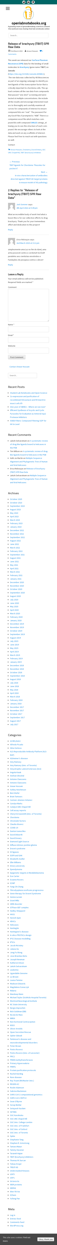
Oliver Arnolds (16, 1028)
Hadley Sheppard (17, 911)
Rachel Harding (16, 1073)
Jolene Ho (14, 949)
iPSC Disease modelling (20, 938)
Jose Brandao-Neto (18, 956)
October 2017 (16, 714)
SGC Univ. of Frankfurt (19, 1125)
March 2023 (15, 520)
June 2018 (14, 686)
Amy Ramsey (15, 762)
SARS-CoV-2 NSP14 (18, 1098)
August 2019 (15, 637)
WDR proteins (16, 1184)
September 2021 (17, 554)
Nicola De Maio (16, 1014)
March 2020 (15, 613)
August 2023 (15, 509)
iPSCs (12, 942)
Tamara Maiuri (16, 1146)
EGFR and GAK (16, 855)
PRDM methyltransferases (21, 1060)
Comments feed (17, 1222)
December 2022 (17, 530)
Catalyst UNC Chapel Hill (20, 807)
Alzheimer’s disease (19, 758)
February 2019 (16, 658)
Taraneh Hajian (16, 1153)
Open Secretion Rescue (20, 1032)
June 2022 (14, 544)
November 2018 (17, 669)
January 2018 (15, 703)
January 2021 (15, 579)
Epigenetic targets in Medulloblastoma (27, 873)
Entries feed (15, 1218)
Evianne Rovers (17, 879)
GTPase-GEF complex (19, 907)
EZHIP (12, 883)
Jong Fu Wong (16, 952)
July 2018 (14, 682)
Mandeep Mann (16, 994)
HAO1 (12, 914)
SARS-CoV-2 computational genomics (26, 1094)
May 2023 (14, 513)
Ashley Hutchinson (18, 789)
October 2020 (16, 589)
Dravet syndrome (17, 848)
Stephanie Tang (17, 1139)
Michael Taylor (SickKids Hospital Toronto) (28, 997)
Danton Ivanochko (18, 831)
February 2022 (16, 551)
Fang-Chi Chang (16, 886)
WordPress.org (16, 1225)
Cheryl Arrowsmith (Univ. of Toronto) (26, 814)
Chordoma (27, 150)
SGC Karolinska (16, 1115)
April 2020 (14, 610)
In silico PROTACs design (20, 935)
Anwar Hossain (16, 150)
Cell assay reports (18, 810)
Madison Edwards (17, 983)
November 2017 (17, 710)
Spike (12, 1136)
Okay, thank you (46, 1239)
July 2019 (14, 641)
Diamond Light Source (19, 841)
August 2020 (15, 596)
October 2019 (16, 630)
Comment (12, 287)
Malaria (13, 990)
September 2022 (17, 537)
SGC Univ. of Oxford (18, 1129)
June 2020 (14, 603)
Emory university (17, 866)
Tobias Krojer (16, 1164)
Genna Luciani (16, 897)
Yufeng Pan (15, 1198)
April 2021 (14, 568)
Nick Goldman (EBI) (18, 1011)
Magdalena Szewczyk (19, 987)
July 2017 (14, 724)
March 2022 (15, 547)
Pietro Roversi (16, 1049)
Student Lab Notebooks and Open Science (28, 393)
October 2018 (16, 672)
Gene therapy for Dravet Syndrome (25, 893)
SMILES (34, 122)
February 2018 (16, 700)
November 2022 (17, 534)
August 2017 (15, 721)
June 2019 (14, 644)
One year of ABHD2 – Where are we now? (28, 407)
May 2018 (14, 689)
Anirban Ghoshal (17, 775)
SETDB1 (13, 1112)
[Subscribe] (28, 2)
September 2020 (17, 592)
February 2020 (16, 617)
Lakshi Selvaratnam (18, 966)
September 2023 (17, 506)
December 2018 (17, 665)
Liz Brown (14, 976)
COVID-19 (14, 827)
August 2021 (15, 558)
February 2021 (16, 575)
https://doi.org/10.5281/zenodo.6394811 (26, 74)
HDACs (13, 921)
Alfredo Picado (16, 744)
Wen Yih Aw (15, 1191)
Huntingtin (14, 928)
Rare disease (16, 1077)
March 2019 (15, 655)
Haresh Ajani (15, 917)
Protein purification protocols (23, 1070)
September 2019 (17, 634)
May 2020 (14, 606)
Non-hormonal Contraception (22, 1021)
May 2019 (14, 648)
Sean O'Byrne (16, 1101)
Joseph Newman (17, 959)
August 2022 (15, 540)
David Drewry (36, 150)
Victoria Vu (14, 1181)
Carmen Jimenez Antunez (21, 800)
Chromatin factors (18, 821)
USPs (12, 1177)
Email (11, 335)
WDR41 (13, 1188)
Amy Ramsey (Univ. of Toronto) (23, 765)
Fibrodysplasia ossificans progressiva (26, 890)
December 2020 (17, 582)
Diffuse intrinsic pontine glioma (23, 845)
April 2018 (14, 693)
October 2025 (16, 499)
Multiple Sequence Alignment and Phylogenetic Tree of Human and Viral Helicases (29, 461)
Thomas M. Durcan (18, 1160)
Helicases (14, 924)
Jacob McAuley (16, 945)
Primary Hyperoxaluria (19, 1063)
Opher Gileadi (16, 1035)
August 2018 (15, 679)
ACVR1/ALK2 (15, 741)
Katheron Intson (17, 962)
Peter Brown (15, 1046)
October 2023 (16, 502)
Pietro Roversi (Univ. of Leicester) (24, 1053)
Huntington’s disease (19, 931)
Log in (12, 1215)
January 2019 (15, 662)
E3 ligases (14, 852)
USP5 (12, 1174)
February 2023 (16, 523)
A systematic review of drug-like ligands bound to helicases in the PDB (29, 444)
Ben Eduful (14, 793)
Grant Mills (14, 900)
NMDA (12, 1018)
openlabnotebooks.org (29, 23)
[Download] (33, 2)
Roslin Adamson (17, 1087)
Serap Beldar (15, 1105)
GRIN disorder (16, 904)
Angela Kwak (15, 772)
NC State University (18, 1004)
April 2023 (14, 516)
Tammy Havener (17, 1150)
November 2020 (17, 585)
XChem (13, 1195)
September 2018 (17, 675)
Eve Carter (14, 876)
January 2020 (15, 620)
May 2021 (14, 565)
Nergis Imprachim (17, 1008)
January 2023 (15, 527)
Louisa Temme (16, 980)
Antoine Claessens (18, 779)
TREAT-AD (14, 1167)
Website (11, 346)
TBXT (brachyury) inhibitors (30, 152)
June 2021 (14, 561)
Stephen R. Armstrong (19, 1143)
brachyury (24, 67)
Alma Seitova (15, 748)
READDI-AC (14, 1084)
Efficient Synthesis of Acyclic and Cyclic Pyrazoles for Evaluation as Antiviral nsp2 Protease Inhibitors (28, 413)
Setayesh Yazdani (17, 1108)
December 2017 (17, 707)
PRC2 (12, 1056)
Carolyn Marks (16, 803)
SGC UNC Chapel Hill (18, 1118)
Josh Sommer (22, 204)
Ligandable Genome (18, 973)
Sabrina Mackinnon (18, 1091)
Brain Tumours (16, 796)
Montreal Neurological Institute (23, 1001)
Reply (10, 229)
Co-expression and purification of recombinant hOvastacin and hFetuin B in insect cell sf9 (27, 400)
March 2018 (15, 696)
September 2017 (17, 717)
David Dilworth (16, 834)
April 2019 (14, 651)
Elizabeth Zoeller (17, 859)
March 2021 (15, 572)
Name (11, 324)
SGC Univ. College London (21, 1122)
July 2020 (14, 599)
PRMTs (13, 1066)
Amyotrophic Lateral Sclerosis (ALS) (25, 769)
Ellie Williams (15, 862)
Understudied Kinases (19, 1170)
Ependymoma (16, 869)
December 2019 (17, 623)
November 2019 (17, 627)
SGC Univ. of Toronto (19, 1132)
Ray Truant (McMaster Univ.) (22, 1080)
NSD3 (12, 1025)
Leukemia (14, 969)
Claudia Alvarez (16, 824)
